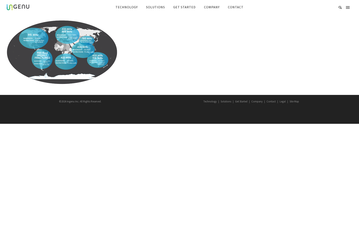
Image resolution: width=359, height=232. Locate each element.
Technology (210, 101)
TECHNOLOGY (127, 7)
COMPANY (212, 7)
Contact (271, 101)
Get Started (241, 101)
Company (257, 101)
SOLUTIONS (155, 7)
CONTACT (235, 7)
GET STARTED (184, 7)
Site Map (294, 101)
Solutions (226, 101)
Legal (283, 101)
